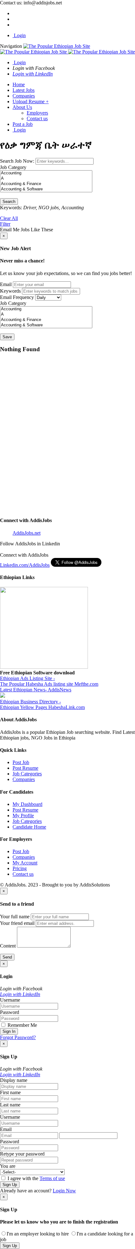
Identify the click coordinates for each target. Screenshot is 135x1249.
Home (19, 84)
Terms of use (52, 1178)
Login (19, 35)
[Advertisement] (67, 437)
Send (7, 957)
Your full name (15, 916)
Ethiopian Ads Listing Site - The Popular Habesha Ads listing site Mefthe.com (49, 681)
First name (10, 1092)
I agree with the (35, 1178)
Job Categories (27, 773)
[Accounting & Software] (46, 189)
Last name (10, 1104)
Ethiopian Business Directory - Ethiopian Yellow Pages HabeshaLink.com (42, 704)
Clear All (9, 218)
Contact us (37, 118)
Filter (5, 224)
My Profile (23, 815)
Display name (13, 1080)
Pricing (20, 868)
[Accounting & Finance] (46, 184)
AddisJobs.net (26, 533)
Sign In (9, 1031)
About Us (22, 107)
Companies (24, 95)
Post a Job (23, 124)
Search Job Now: (17, 161)
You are (7, 1166)
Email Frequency (17, 297)
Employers (37, 112)
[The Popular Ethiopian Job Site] (67, 48)
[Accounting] (46, 173)
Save (7, 337)
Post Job (21, 762)
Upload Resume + (31, 101)
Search (9, 201)
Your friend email (17, 923)
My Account (25, 862)
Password (9, 1012)
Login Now (64, 1190)
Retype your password (22, 1153)
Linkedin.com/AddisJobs (25, 565)
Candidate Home (29, 827)
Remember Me (21, 1025)
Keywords (10, 291)
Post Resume (25, 768)
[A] (46, 178)
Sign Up (10, 1184)
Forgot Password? (18, 1037)
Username (10, 1000)
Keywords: (11, 207)
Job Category (13, 167)
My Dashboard (27, 804)
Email (6, 284)
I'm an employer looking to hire (38, 1233)
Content (8, 945)
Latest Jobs (24, 90)
